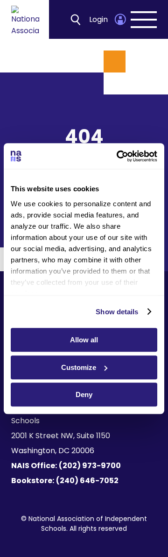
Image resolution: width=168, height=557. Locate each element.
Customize (78, 367)
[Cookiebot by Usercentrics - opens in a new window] (118, 156)
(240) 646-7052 (87, 480)
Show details (117, 312)
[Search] (75, 19)
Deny (84, 394)
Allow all (84, 340)
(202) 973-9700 (90, 465)
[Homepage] (25, 19)
